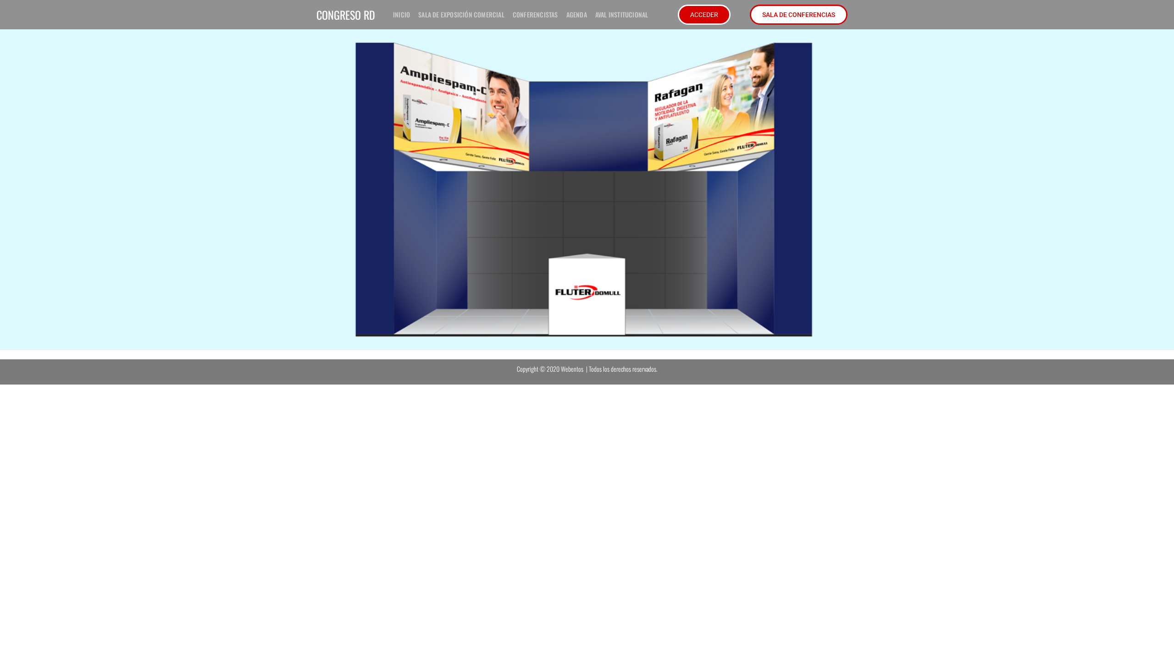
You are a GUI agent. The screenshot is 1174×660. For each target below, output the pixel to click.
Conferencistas (535, 14)
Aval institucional (621, 14)
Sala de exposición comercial (461, 14)
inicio (401, 14)
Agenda (576, 14)
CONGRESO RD (345, 14)
